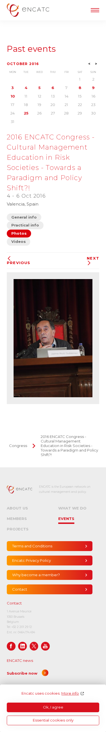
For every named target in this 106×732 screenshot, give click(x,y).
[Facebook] (11, 646)
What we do (72, 508)
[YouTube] (45, 646)
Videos (18, 241)
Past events (31, 49)
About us (17, 508)
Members (17, 518)
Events (66, 518)
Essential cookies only (53, 720)
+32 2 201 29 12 (22, 627)
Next (93, 258)
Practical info (25, 225)
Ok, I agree (53, 707)
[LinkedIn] (22, 646)
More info (70, 693)
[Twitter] (34, 646)
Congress (18, 445)
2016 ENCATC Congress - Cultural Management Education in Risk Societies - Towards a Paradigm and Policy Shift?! (69, 445)
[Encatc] (28, 10)
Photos (19, 233)
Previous (19, 262)
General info (24, 217)
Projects (18, 529)
